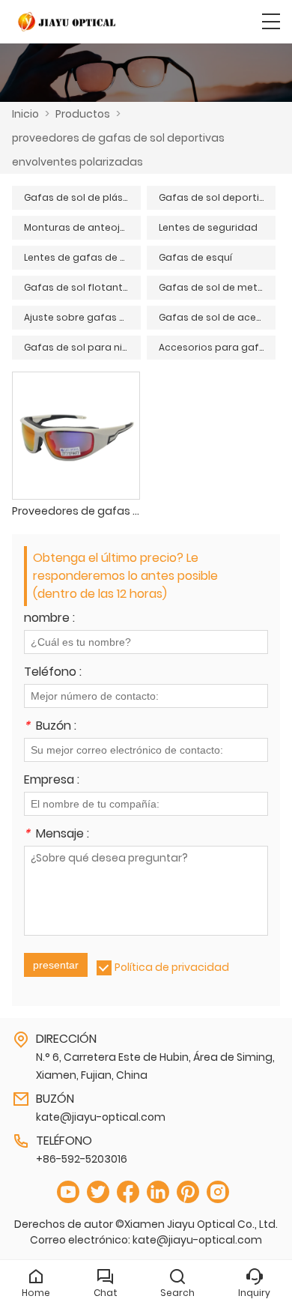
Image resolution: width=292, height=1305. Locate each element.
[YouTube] (68, 1192)
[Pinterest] (188, 1192)
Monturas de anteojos (78, 227)
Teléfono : (53, 673)
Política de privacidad (172, 967)
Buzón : (50, 727)
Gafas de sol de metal (213, 287)
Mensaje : (56, 835)
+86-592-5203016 (81, 1158)
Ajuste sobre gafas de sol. (82, 317)
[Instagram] (218, 1192)
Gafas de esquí (195, 257)
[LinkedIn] (158, 1192)
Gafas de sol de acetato (217, 317)
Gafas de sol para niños (82, 347)
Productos (82, 113)
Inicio (25, 113)
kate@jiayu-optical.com (100, 1116)
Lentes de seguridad (208, 227)
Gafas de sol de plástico (82, 197)
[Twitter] (98, 1192)
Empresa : (51, 781)
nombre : (49, 619)
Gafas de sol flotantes (79, 287)
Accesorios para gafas (215, 347)
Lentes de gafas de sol (79, 257)
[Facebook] (128, 1192)
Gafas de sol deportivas (217, 197)
